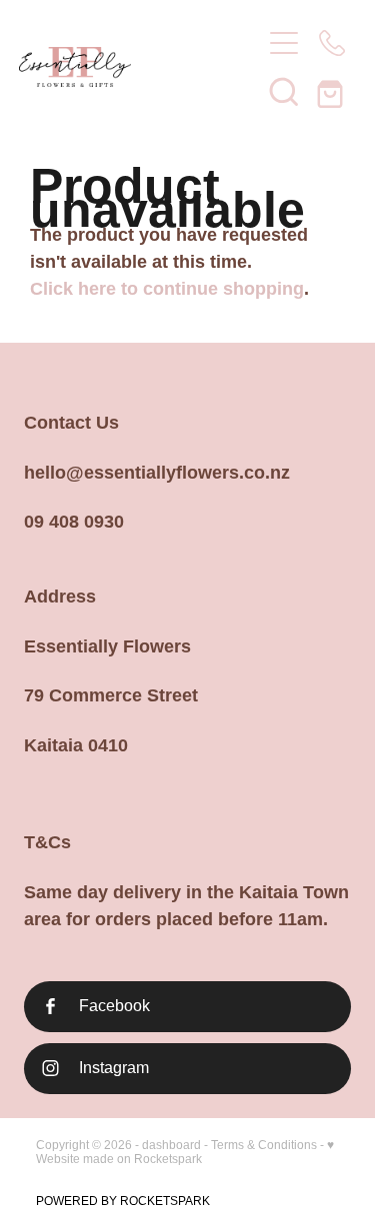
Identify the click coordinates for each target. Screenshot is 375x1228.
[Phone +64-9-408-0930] (332, 43)
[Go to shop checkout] (332, 91)
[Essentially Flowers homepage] (130, 67)
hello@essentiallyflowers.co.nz (157, 473)
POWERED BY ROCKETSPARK (123, 1201)
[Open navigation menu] (284, 43)
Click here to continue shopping (167, 289)
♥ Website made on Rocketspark (185, 1152)
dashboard (171, 1145)
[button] (284, 91)
